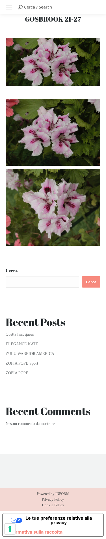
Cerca (12, 270)
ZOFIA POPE (17, 373)
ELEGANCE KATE (22, 344)
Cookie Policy (53, 505)
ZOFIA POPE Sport (22, 363)
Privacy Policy (53, 499)
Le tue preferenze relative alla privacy (58, 520)
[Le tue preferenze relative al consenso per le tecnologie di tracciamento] (10, 529)
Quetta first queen (20, 334)
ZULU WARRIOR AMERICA (30, 354)
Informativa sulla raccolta (34, 532)
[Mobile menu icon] (9, 7)
